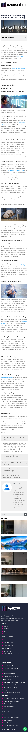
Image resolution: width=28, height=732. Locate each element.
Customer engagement (7, 377)
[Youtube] (12, 657)
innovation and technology (18, 265)
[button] (25, 729)
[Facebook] (3, 657)
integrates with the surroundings (15, 170)
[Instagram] (6, 657)
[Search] (25, 514)
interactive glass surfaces (18, 68)
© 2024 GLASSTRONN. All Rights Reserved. (11, 729)
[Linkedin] (9, 657)
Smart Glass (20, 56)
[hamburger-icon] (23, 5)
